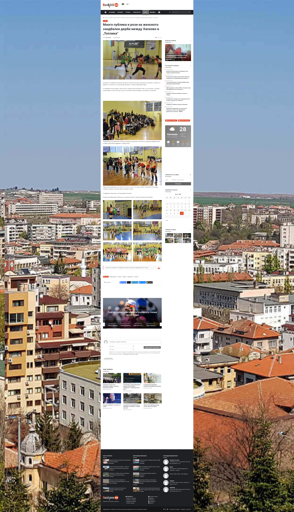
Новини (112, 12)
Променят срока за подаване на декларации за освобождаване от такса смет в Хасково (119, 482)
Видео (153, 12)
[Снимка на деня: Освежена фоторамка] (169, 235)
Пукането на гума (174, 460)
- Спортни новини (130, 503)
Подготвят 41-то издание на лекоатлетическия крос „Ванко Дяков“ (132, 314)
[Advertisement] (132, 418)
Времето (151, 498)
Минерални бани (113, 277)
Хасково (120, 12)
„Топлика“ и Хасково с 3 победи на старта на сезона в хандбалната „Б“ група (126, 268)
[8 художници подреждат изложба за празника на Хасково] (153, 378)
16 (189, 207)
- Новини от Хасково (131, 498)
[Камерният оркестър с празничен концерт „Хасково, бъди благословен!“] (112, 378)
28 (181, 213)
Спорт (145, 12)
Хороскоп (151, 500)
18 (170, 210)
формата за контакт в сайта (131, 354)
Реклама (183, 509)
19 (174, 210)
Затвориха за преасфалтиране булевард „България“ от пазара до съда (131, 407)
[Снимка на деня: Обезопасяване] (187, 240)
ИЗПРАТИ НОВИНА (184, 120)
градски (172, 481)
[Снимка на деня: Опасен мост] (178, 235)
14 (181, 207)
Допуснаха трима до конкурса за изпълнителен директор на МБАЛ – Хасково (148, 482)
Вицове (151, 503)
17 (166, 210)
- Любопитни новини (131, 501)
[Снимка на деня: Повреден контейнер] (178, 240)
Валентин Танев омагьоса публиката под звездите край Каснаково (176, 57)
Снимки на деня (153, 496)
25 (170, 213)
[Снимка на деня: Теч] (187, 235)
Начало (106, 17)
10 (167, 207)
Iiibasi (171, 467)
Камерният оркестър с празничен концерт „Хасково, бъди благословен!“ (111, 386)
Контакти (188, 509)
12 (174, 207)
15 (185, 207)
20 (178, 210)
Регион (128, 12)
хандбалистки (130, 277)
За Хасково (152, 501)
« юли (166, 220)
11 (170, 207)
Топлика (119, 277)
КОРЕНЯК (172, 488)
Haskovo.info (114, 509)
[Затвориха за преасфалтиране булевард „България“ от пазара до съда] (132, 399)
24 (167, 213)
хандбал (124, 277)
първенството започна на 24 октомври (129, 187)
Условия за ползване (175, 509)
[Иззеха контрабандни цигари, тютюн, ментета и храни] (153, 399)
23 (189, 210)
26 (174, 213)
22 (185, 210)
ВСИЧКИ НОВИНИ (171, 120)
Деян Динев (108, 37)
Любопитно (136, 12)
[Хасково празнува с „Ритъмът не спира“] (112, 399)
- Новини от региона (131, 500)
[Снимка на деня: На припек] (169, 240)
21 (181, 210)
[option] (132, 313)
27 (178, 213)
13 (178, 207)
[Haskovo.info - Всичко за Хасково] (110, 5)
